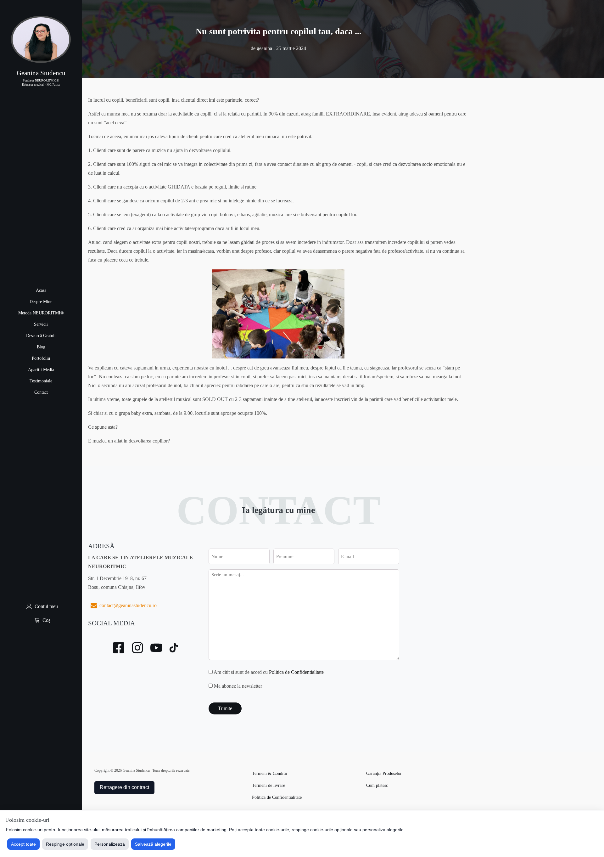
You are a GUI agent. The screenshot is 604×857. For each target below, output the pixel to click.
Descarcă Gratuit (41, 335)
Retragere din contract (124, 787)
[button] (41, 606)
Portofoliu (41, 358)
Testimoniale (41, 381)
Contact (41, 392)
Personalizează (109, 844)
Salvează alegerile (153, 844)
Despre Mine (41, 301)
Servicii (41, 324)
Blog (41, 347)
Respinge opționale (65, 844)
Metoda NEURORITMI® (41, 313)
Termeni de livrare (268, 785)
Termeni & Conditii (269, 773)
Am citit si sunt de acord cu (269, 672)
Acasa (41, 290)
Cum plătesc (377, 785)
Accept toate (23, 844)
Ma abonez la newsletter (238, 686)
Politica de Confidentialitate (296, 672)
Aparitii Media (41, 369)
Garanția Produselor (384, 773)
